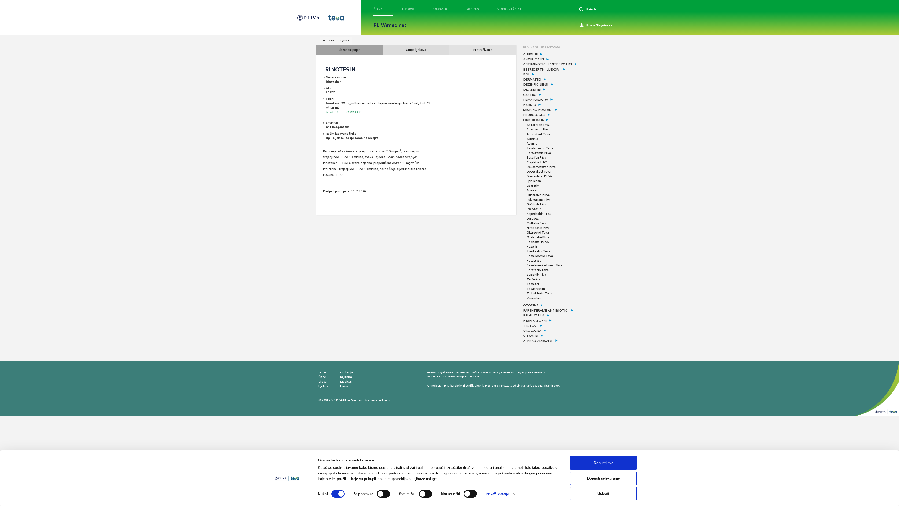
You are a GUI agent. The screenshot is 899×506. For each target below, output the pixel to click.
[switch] (383, 494)
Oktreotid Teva (538, 232)
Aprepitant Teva (538, 134)
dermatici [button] (532, 79)
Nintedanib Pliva (538, 228)
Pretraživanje (482, 50)
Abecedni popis (349, 50)
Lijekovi (408, 9)
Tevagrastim (536, 289)
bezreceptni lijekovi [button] (541, 69)
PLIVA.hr (475, 376)
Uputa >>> (353, 112)
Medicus (472, 9)
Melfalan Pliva (536, 223)
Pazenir (532, 247)
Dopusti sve (603, 463)
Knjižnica (346, 377)
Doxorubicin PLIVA (539, 176)
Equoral (532, 190)
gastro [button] (530, 95)
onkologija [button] (533, 120)
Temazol (533, 284)
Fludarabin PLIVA (538, 195)
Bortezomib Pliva (539, 153)
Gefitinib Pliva (536, 204)
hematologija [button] (535, 99)
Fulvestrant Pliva (538, 200)
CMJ (440, 385)
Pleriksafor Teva (538, 251)
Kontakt (431, 372)
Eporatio (533, 186)
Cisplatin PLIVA (537, 162)
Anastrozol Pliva (538, 129)
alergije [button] (530, 54)
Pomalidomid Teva (540, 256)
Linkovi (344, 386)
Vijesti (322, 381)
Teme (322, 372)
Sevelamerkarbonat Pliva (544, 265)
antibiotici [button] (533, 59)
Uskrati (603, 493)
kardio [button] (529, 105)
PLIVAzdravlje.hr (458, 376)
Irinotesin (534, 209)
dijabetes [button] (532, 89)
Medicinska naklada (523, 385)
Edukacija (440, 9)
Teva (429, 376)
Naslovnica (329, 40)
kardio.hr (456, 385)
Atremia (532, 139)
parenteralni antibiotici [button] (546, 310)
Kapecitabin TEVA (539, 214)
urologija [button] (532, 330)
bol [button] (526, 74)
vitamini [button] (530, 336)
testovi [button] (530, 326)
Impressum (462, 372)
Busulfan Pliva (536, 158)
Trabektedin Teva (539, 293)
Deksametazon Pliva (541, 167)
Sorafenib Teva (538, 270)
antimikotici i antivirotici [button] (547, 64)
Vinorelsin (534, 298)
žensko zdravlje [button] (538, 341)
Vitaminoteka (552, 385)
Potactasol (534, 261)
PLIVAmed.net (389, 25)
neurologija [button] (534, 115)
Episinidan (534, 181)
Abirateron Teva (538, 125)
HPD (446, 385)
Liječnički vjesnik (473, 385)
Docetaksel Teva (539, 172)
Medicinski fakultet (497, 385)
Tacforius (533, 279)
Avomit (532, 143)
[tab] (553, 54)
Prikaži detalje (497, 494)
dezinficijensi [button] (535, 84)
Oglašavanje (445, 372)
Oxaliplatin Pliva (538, 237)
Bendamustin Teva (540, 148)
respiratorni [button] (535, 320)
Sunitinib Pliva (536, 275)
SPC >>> (332, 112)
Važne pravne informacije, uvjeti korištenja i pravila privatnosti (509, 372)
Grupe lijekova (416, 50)
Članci (378, 9)
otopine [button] (530, 305)
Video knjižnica (509, 9)
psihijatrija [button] (533, 315)
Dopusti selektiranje (603, 478)
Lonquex (533, 218)
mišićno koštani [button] (538, 110)
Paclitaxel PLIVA (538, 242)
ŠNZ (540, 385)
